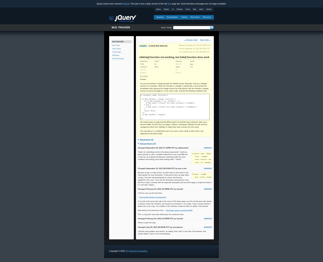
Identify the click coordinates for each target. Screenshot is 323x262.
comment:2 (208, 168)
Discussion (207, 17)
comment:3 (208, 189)
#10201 (143, 45)
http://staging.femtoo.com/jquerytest (153, 197)
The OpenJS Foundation (136, 251)
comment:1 (208, 148)
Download (160, 17)
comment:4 (208, 218)
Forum (188, 9)
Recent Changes (118, 58)
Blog (194, 9)
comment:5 (208, 227)
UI (173, 9)
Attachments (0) (146, 140)
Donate (208, 9)
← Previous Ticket (191, 40)
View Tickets (116, 49)
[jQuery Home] (122, 19)
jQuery (158, 9)
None (191, 64)
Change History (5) (148, 144)
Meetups (180, 9)
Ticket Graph (116, 52)
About (201, 9)
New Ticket (116, 45)
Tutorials (184, 17)
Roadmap (115, 55)
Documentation (172, 17)
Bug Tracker (195, 17)
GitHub (126, 4)
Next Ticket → (205, 40)
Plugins (166, 9)
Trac (169, 4)
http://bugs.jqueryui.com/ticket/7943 (179, 210)
